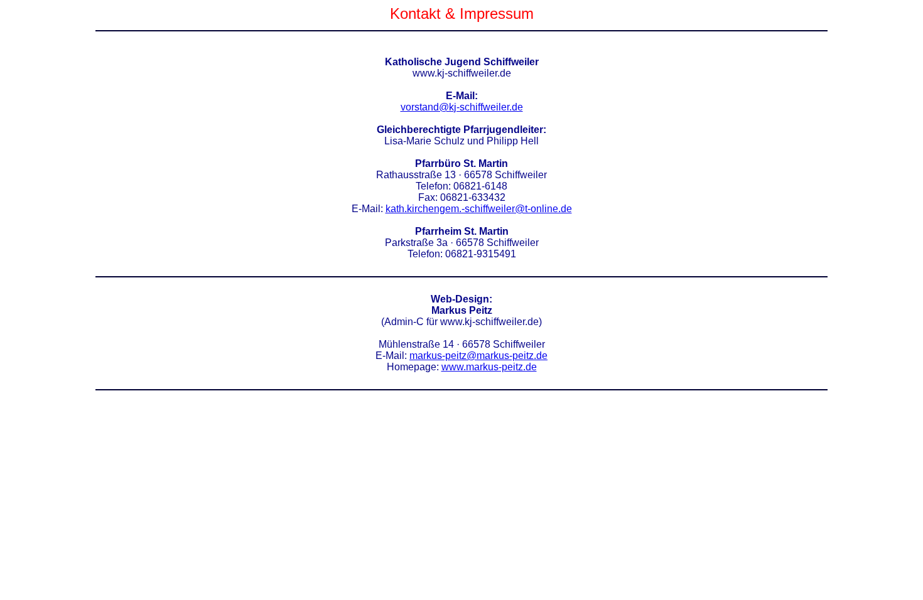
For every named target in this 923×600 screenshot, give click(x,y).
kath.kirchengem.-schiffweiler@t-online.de (479, 208)
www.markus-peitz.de (489, 367)
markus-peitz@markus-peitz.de (478, 355)
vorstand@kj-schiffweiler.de (462, 107)
